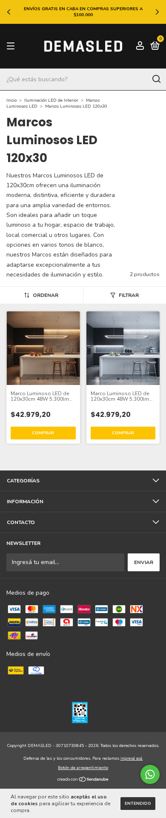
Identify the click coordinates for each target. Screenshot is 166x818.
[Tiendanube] (83, 780)
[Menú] (12, 46)
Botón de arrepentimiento (83, 768)
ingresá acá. (131, 758)
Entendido (138, 804)
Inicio (11, 100)
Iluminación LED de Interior (51, 100)
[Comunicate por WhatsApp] (150, 774)
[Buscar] (156, 79)
